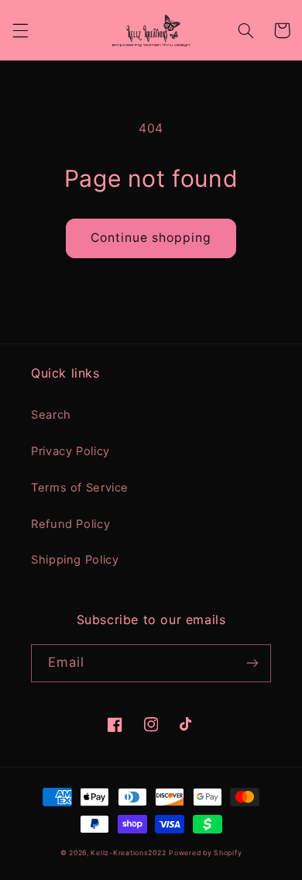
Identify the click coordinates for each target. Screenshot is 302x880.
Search (51, 415)
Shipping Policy (74, 560)
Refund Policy (70, 524)
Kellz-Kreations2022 (128, 853)
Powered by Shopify (205, 853)
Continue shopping (151, 237)
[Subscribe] (252, 663)
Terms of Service (80, 488)
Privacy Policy (70, 451)
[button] (20, 30)
